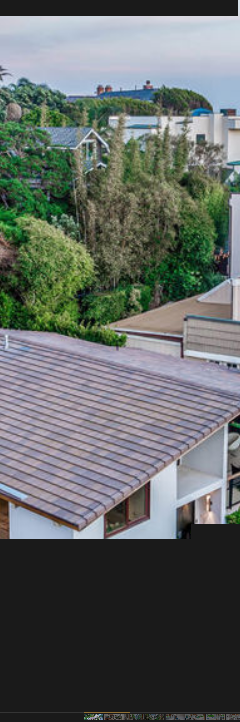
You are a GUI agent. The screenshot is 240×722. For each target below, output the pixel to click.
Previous (85, 708)
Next (88, 708)
